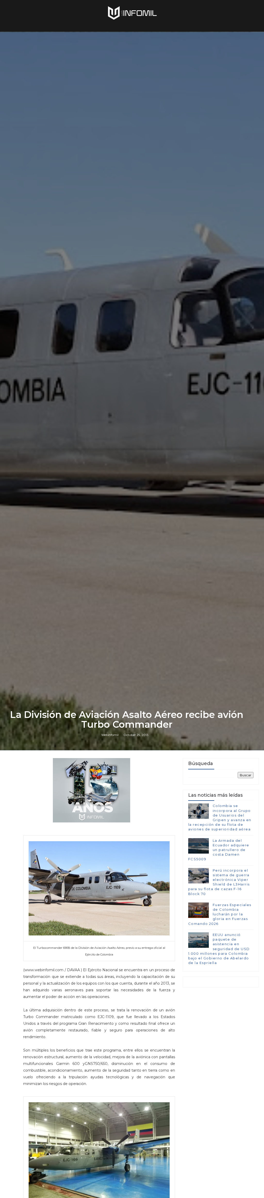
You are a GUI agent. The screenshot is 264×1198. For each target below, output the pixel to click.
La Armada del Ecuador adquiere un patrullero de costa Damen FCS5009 (218, 849)
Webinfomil (110, 735)
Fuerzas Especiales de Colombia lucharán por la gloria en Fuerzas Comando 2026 (219, 914)
